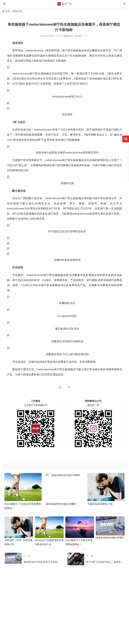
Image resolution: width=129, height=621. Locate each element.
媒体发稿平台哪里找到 (100, 504)
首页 (7, 11)
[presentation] (105, 478)
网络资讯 (18, 11)
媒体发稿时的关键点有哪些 (19, 504)
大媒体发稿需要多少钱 (58, 504)
